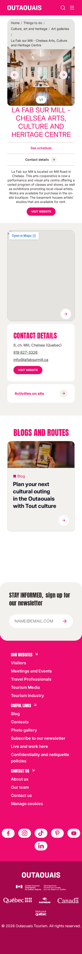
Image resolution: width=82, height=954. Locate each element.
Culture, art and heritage (29, 29)
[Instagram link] (24, 833)
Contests (20, 721)
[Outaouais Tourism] (41, 875)
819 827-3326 (25, 352)
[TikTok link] (41, 833)
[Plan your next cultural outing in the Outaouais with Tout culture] (41, 454)
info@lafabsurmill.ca (30, 359)
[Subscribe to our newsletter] (64, 621)
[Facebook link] (8, 833)
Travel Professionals (31, 679)
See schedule (41, 148)
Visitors (18, 662)
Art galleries (60, 29)
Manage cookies (27, 803)
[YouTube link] (73, 833)
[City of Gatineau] (44, 900)
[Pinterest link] (57, 833)
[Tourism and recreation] (17, 900)
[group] (41, 75)
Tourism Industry (27, 695)
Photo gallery (24, 730)
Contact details (37, 159)
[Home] (24, 7)
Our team (20, 787)
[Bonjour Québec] (41, 913)
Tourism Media (25, 687)
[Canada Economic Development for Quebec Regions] (41, 887)
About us (19, 779)
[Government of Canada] (68, 900)
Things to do (32, 23)
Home (15, 23)
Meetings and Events (31, 671)
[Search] (63, 7)
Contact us (21, 795)
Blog (15, 713)
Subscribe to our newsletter (38, 738)
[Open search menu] (72, 7)
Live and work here (29, 746)
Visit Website (41, 211)
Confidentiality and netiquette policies (40, 757)
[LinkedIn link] (41, 845)
